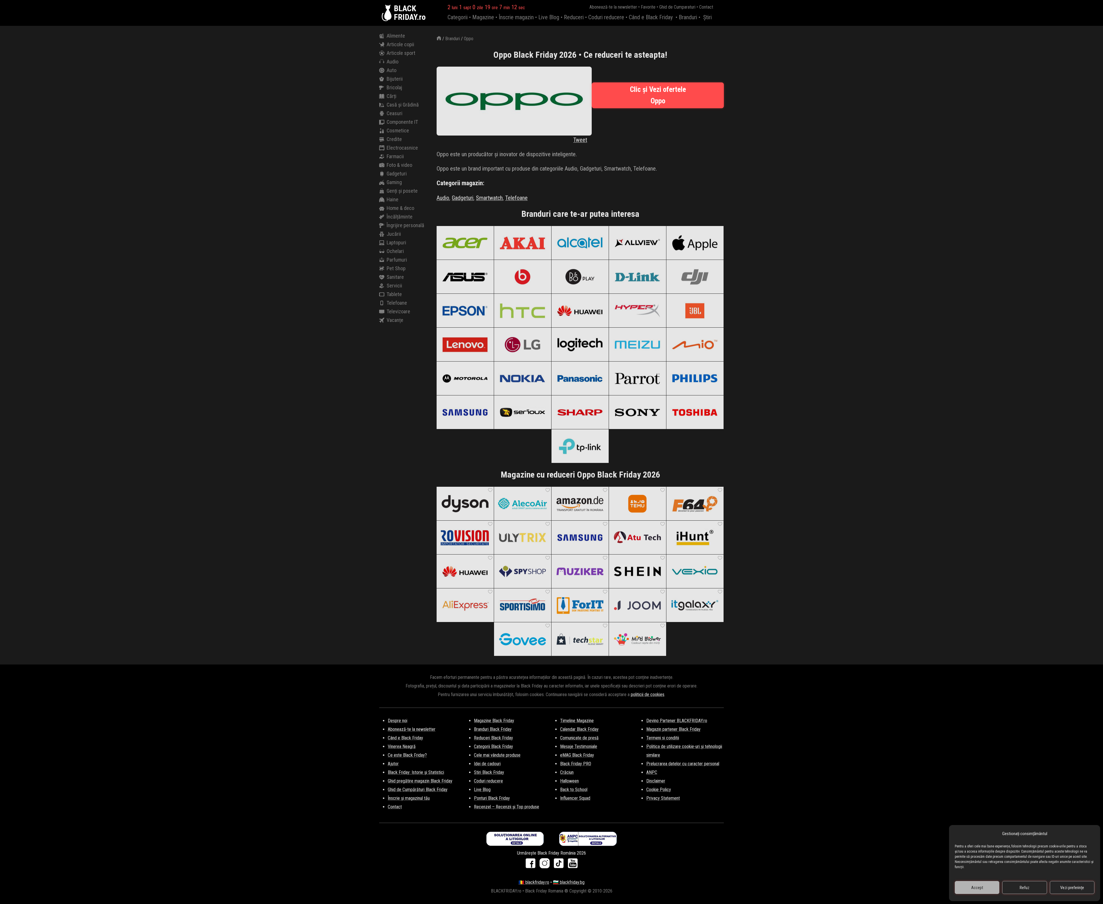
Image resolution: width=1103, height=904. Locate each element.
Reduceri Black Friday (493, 738)
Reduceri (574, 17)
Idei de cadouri (487, 763)
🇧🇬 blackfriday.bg (569, 882)
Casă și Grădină (403, 105)
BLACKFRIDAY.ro (410, 13)
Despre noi (397, 720)
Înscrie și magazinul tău (409, 798)
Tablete (394, 294)
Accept (977, 887)
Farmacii (395, 156)
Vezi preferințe (1072, 887)
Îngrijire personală (405, 225)
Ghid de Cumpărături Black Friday (418, 789)
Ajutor (393, 763)
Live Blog (548, 17)
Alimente (396, 36)
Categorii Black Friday (493, 746)
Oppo (468, 38)
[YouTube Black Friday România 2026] (573, 865)
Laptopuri (396, 242)
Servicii (394, 286)
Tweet (580, 139)
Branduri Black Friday (493, 729)
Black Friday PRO (575, 763)
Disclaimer (655, 781)
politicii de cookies (647, 694)
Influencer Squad (575, 798)
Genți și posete (402, 191)
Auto (391, 70)
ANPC (651, 772)
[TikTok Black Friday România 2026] (560, 865)
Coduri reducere (606, 17)
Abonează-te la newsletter (613, 7)
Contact (706, 7)
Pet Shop (396, 268)
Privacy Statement (663, 798)
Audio (392, 62)
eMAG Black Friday (577, 755)
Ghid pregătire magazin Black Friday (420, 781)
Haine (392, 199)
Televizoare (398, 311)
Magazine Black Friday (494, 720)
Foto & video (399, 165)
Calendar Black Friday (579, 729)
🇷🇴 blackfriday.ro (533, 882)
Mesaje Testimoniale (578, 746)
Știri (707, 17)
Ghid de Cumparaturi (677, 7)
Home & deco (400, 208)
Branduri (688, 17)
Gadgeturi (397, 174)
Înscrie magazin (516, 17)
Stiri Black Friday (489, 772)
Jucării (394, 234)
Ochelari (395, 251)
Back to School (573, 789)
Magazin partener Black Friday (673, 729)
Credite (394, 139)
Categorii (458, 17)
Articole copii (400, 44)
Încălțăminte (399, 217)
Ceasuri (394, 113)
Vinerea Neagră (402, 746)
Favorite (648, 7)
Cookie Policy (658, 789)
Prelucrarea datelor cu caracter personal (682, 763)
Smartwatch (489, 197)
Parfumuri (397, 260)
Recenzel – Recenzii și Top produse (506, 807)
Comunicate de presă (579, 738)
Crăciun (567, 772)
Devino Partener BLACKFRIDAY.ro (676, 720)
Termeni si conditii (662, 738)
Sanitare (395, 277)
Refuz (1024, 887)
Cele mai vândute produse (497, 755)
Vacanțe (395, 320)
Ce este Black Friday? (407, 755)
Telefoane (397, 303)
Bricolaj (394, 87)
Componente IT (402, 122)
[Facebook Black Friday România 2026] (532, 865)
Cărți (391, 96)
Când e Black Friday (651, 17)
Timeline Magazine (577, 720)
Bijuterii (395, 79)
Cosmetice (398, 131)
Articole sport (401, 53)
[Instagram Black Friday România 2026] (546, 865)
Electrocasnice (402, 148)
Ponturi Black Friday (492, 798)
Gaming (394, 182)
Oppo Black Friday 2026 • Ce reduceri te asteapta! (580, 55)
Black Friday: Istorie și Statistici (416, 772)
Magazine (483, 17)
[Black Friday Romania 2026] (388, 13)
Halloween (569, 781)
